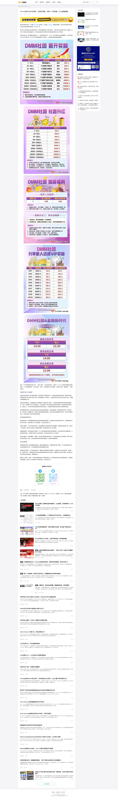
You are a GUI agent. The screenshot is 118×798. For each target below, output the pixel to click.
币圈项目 (41, 2)
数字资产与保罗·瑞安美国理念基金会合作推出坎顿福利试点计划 (37, 690)
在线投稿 (58, 792)
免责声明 (63, 792)
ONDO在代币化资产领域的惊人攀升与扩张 (32, 608)
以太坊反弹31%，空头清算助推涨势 (30, 643)
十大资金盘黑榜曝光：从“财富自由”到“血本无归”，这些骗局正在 (52, 515)
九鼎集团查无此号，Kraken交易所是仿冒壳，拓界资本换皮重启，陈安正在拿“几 (44, 562)
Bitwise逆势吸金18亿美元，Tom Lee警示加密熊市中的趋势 (36, 748)
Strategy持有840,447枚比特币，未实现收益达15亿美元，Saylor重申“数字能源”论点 (43, 678)
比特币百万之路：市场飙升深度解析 (30, 667)
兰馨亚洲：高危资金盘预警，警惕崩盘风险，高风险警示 (52, 585)
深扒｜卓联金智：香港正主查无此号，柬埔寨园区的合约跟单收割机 (41, 573)
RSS (66, 795)
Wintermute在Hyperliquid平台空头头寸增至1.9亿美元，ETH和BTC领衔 (40, 737)
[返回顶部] (115, 637)
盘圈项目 (48, 2)
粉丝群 (53, 792)
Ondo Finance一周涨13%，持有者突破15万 (32, 632)
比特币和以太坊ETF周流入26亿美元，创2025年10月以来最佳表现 (38, 597)
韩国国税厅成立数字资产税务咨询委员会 (31, 725)
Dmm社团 (49, 24)
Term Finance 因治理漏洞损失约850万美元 (32, 702)
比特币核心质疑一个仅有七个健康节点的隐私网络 (33, 620)
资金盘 (28, 392)
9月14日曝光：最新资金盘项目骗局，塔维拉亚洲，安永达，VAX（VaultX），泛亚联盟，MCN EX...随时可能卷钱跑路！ (48, 493)
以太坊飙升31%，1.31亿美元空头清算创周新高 (33, 655)
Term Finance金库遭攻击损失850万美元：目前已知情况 (35, 713)
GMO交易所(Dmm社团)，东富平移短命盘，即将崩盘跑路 (51, 538)
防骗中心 (59, 2)
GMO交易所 (36, 24)
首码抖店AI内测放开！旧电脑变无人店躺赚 (88, 100)
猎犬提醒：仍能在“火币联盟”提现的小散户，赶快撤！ (34, 495)
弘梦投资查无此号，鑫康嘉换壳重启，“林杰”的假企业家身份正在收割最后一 (41, 760)
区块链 (53, 2)
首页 (36, 2)
